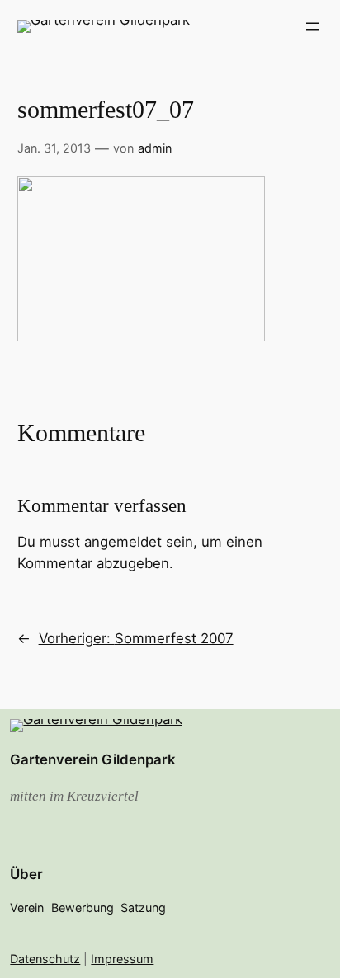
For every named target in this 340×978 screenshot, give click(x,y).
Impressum (122, 959)
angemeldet (123, 542)
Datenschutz (45, 959)
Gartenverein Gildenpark (93, 759)
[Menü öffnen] (313, 26)
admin (155, 148)
